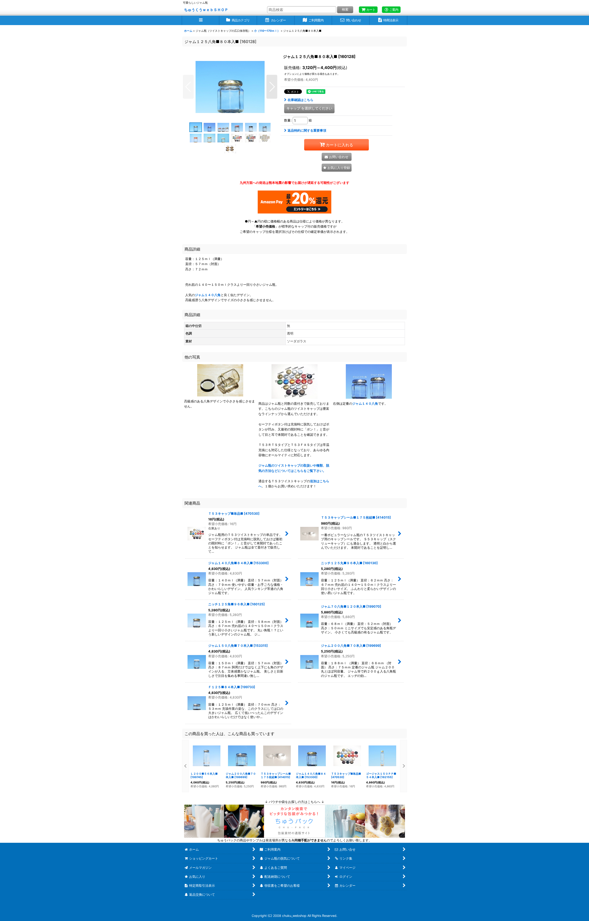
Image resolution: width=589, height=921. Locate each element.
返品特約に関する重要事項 (307, 130)
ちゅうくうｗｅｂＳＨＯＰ (206, 9)
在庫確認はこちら (300, 100)
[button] (200, 20)
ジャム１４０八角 (208, 295)
